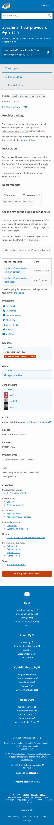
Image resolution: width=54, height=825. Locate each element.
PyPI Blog (25, 642)
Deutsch (48, 797)
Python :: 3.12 (13, 555)
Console (10, 501)
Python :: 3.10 (13, 549)
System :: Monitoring (16, 564)
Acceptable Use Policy (25, 722)
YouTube (10, 334)
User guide (26, 617)
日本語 (42, 795)
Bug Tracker (11, 306)
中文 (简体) (10, 800)
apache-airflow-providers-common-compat (15, 270)
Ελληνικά (38, 797)
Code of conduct (25, 714)
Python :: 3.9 (13, 546)
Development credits (26, 689)
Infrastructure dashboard (26, 646)
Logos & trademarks (27, 653)
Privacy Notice (26, 718)
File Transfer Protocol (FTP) (15, 107)
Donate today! (27, 748)
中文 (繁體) (21, 800)
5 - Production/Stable (17, 493)
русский (31, 800)
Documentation (13, 315)
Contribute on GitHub (26, 678)
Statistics (27, 650)
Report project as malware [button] (27, 573)
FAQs (27, 625)
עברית (40, 800)
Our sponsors (27, 657)
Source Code (12, 325)
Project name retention (26, 621)
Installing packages (26, 610)
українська (28, 797)
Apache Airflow (15, 375)
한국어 (29, 802)
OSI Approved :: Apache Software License (26, 537)
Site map (27, 767)
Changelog (11, 310)
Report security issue (27, 710)
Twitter (9, 329)
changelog (19, 292)
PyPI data (8, 347)
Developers (12, 525)
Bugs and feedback (27, 674)
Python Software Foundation (29, 765)
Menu (44, 5)
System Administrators (17, 528)
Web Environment (15, 505)
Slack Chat (11, 320)
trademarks (23, 756)
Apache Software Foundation (35, 422)
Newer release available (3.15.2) (20, 356)
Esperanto (49, 800)
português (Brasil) (14, 797)
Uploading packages (26, 614)
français (34, 795)
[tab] (27, 68)
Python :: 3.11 (13, 552)
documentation (27, 140)
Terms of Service (26, 707)
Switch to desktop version (27, 781)
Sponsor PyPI (27, 686)
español (26, 795)
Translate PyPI (26, 682)
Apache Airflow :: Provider (19, 517)
